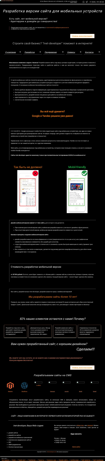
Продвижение (51, 52)
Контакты (89, 52)
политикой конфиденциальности (57, 27)
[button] (13, 52)
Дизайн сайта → (64, 460)
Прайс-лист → (22, 460)
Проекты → (42, 460)
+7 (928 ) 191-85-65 (97, 2)
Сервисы (71, 52)
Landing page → (75, 460)
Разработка (30, 52)
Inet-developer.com (51, 451)
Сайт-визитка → (86, 460)
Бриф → (14, 460)
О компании (10, 52)
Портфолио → (32, 460)
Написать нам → (52, 460)
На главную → (6, 460)
